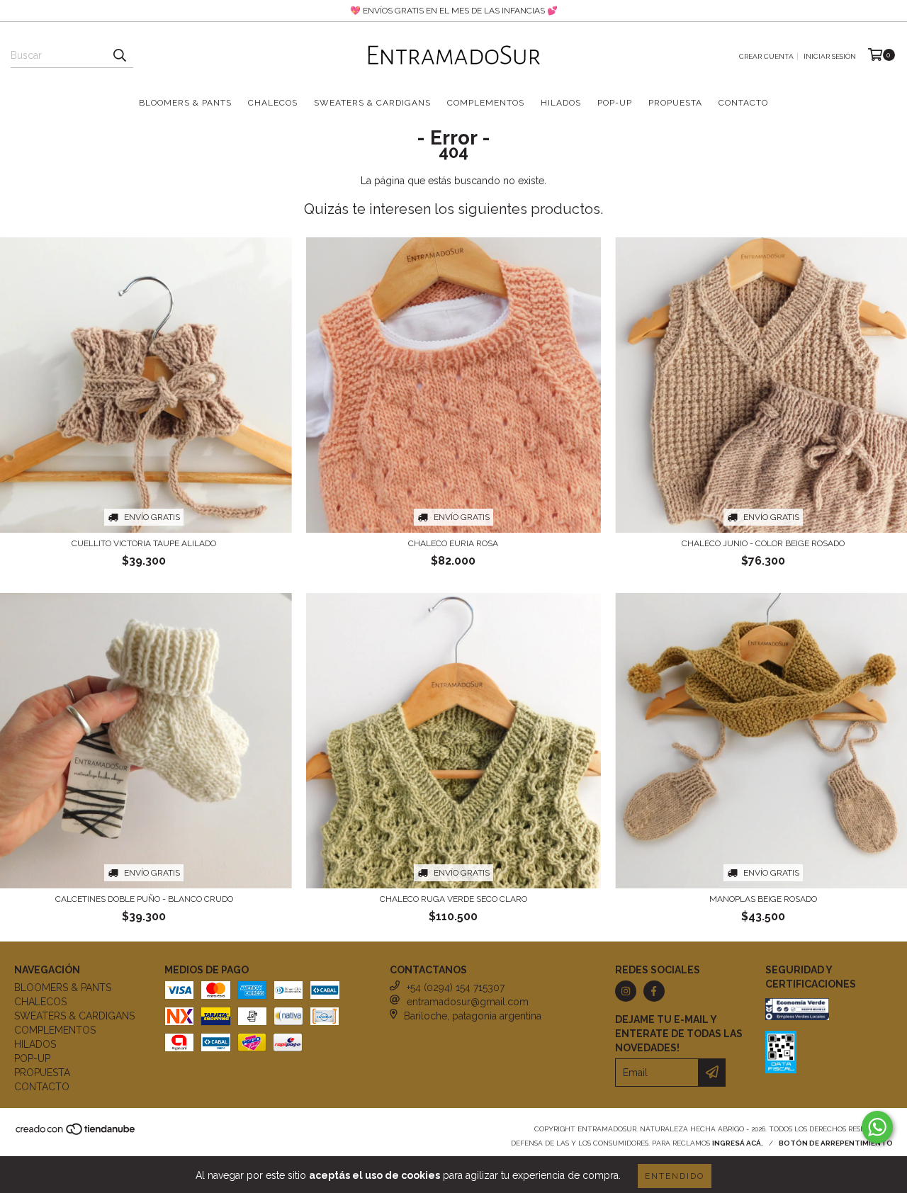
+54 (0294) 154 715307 (456, 987)
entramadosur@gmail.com (468, 1001)
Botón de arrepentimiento (836, 1143)
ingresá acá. (737, 1143)
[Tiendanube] (76, 1133)
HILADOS (561, 103)
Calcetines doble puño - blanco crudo (144, 899)
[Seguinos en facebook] (654, 991)
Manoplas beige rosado (763, 899)
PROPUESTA (675, 103)
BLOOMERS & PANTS (185, 103)
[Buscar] (119, 55)
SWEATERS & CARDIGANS (372, 103)
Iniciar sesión (830, 56)
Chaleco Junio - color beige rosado (763, 543)
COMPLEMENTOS (485, 103)
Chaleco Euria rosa (453, 543)
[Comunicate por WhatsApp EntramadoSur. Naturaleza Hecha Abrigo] (877, 1127)
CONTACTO (743, 103)
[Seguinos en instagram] (625, 991)
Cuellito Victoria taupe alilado (144, 543)
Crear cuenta (766, 56)
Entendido (674, 1176)
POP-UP (614, 103)
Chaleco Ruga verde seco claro (453, 899)
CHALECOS (273, 103)
